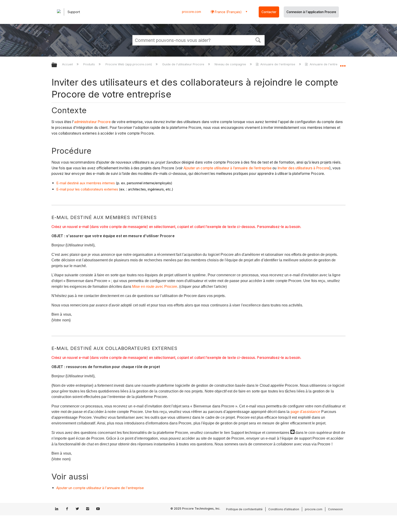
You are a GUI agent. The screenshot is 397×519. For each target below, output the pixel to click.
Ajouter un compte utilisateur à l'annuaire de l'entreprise (100, 488)
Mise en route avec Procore (154, 286)
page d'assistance (305, 412)
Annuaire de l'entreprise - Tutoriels (335, 64)
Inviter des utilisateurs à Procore (303, 168)
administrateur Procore (92, 122)
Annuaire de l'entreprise (277, 64)
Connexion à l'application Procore (311, 12)
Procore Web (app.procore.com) (129, 64)
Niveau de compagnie (231, 64)
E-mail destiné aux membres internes (85, 183)
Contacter (268, 12)
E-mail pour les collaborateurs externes (87, 189)
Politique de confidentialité (244, 509)
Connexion (335, 509)
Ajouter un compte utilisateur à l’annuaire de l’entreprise (228, 168)
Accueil (68, 64)
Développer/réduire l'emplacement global (343, 63)
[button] (258, 39)
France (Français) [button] (228, 12)
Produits (89, 64)
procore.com (191, 12)
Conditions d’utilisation (283, 509)
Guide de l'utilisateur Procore (183, 64)
